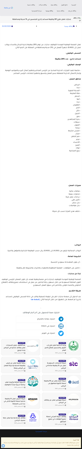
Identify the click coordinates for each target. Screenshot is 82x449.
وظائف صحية (31, 5)
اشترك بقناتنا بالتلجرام (46, 319)
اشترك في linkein (48, 326)
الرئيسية (74, 5)
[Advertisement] (41, 35)
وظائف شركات (43, 5)
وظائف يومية (49, 11)
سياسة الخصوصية (37, 11)
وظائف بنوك (54, 5)
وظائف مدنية (60, 11)
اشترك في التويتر (48, 333)
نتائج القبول (64, 5)
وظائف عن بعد (72, 11)
